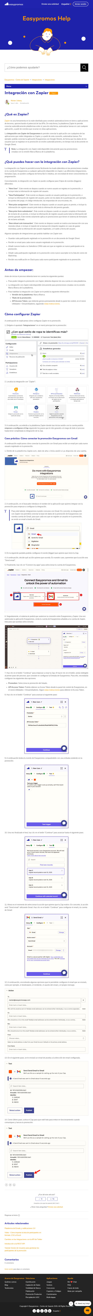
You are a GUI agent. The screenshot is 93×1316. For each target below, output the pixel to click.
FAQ (69, 1285)
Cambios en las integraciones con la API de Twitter (23, 1239)
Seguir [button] (54, 93)
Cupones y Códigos (53, 1291)
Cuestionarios (51, 1294)
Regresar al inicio (11, 1215)
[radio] (40, 1199)
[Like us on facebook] (38, 1311)
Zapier (7, 121)
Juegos (49, 1282)
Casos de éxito (73, 1288)
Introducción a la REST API (15, 1244)
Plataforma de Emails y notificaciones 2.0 (20, 1228)
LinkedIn (14, 1186)
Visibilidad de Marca (33, 1288)
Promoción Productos (34, 1294)
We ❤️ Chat (72, 1282)
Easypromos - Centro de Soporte (17, 80)
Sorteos (49, 1285)
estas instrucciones (52, 304)
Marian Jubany (16, 101)
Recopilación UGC (32, 1297)
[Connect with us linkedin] (46, 1311)
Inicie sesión (9, 1269)
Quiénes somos (10, 1282)
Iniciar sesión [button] (80, 4)
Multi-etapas (51, 1297)
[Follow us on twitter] (34, 1311)
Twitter (10, 1186)
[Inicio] (14, 4)
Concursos (50, 1288)
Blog (6, 1285)
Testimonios (9, 1288)
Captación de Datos (33, 1285)
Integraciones (37, 80)
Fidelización (30, 1291)
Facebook (6, 1186)
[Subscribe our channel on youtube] (42, 1311)
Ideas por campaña (74, 1291)
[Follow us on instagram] (49, 1311)
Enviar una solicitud (50, 4)
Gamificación (30, 1282)
